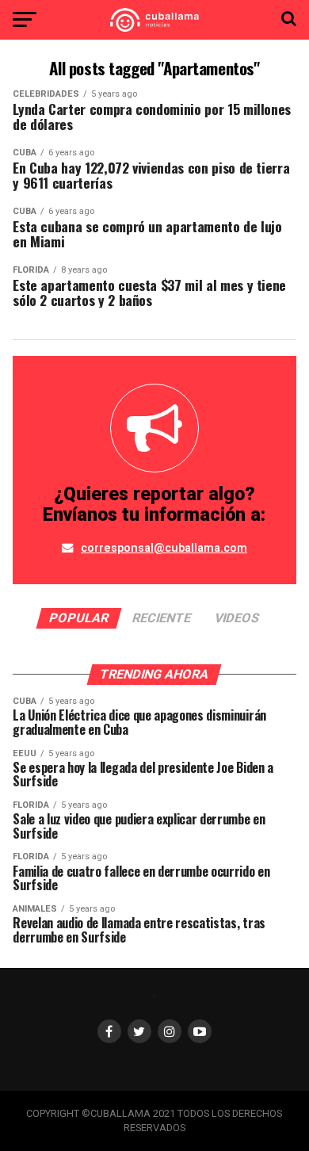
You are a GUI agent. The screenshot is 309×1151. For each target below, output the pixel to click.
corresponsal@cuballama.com (164, 548)
